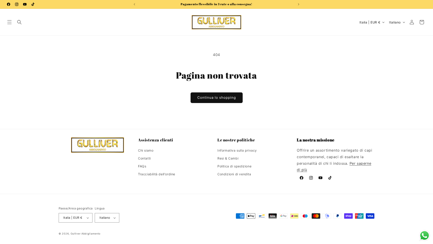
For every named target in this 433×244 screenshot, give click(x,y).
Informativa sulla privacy (237, 150)
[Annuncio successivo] (299, 4)
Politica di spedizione (234, 166)
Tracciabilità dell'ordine (156, 174)
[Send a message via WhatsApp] (424, 235)
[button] (9, 22)
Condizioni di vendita (234, 174)
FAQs (142, 166)
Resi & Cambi (227, 158)
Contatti (144, 158)
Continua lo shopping (216, 97)
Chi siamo (145, 150)
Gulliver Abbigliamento (86, 233)
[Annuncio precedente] (134, 4)
